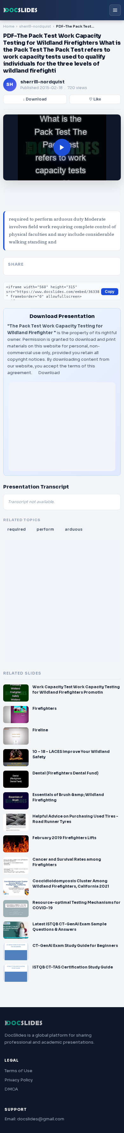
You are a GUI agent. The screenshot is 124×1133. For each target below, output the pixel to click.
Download (49, 372)
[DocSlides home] (20, 10)
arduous (73, 529)
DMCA (11, 1089)
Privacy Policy (18, 1080)
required (16, 529)
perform (45, 529)
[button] (62, 147)
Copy (109, 292)
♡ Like (95, 99)
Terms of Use (18, 1070)
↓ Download (35, 99)
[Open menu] (115, 10)
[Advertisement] (62, 426)
